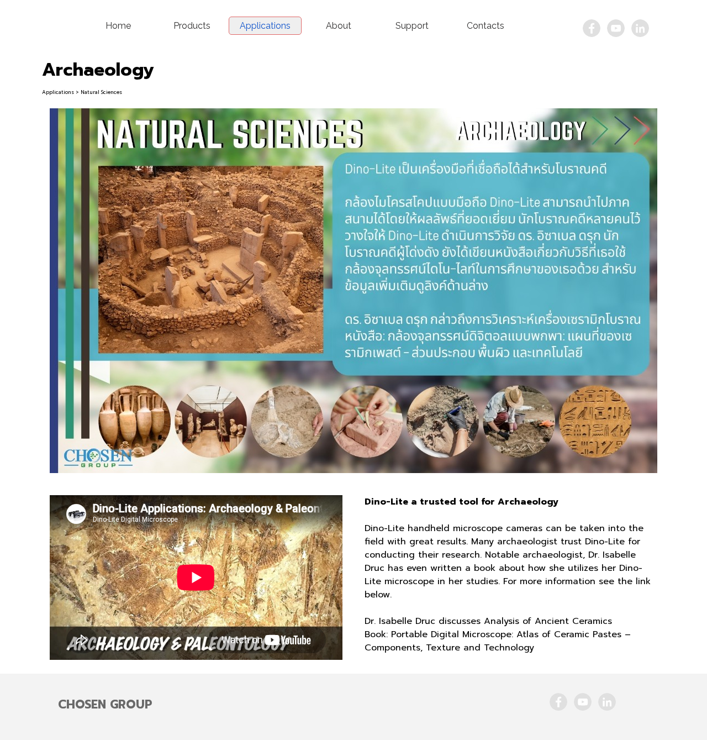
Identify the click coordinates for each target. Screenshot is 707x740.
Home (118, 25)
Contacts (485, 25)
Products (191, 25)
